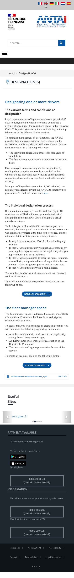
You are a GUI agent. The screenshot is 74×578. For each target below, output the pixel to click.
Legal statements (53, 557)
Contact (13, 557)
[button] (8, 417)
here (46, 193)
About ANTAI (34, 547)
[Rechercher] (61, 43)
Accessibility (55, 547)
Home (11, 73)
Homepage (15, 547)
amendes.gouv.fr (34, 441)
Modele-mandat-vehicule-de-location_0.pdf (29, 376)
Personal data (31, 557)
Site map (36, 566)
